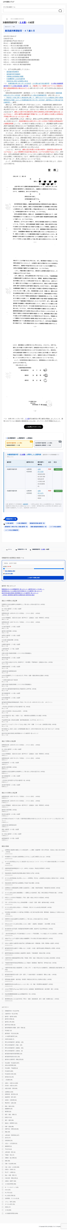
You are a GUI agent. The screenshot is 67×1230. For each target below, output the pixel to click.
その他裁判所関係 (10, 1213)
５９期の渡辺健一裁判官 (19, 86)
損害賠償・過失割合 (10, 1094)
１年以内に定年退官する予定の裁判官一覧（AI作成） (16, 706)
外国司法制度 (8, 1039)
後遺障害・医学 (9, 1097)
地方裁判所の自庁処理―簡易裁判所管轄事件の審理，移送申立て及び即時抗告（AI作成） (29, 928)
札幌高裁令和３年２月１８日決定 (19, 83)
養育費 (7, 1111)
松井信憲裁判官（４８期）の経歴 (11, 697)
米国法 (7, 1207)
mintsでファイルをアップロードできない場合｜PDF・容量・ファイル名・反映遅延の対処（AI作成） (29, 724)
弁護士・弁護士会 (10, 1083)
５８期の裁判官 (9, 523)
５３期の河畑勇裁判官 (38, 95)
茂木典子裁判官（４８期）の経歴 (11, 785)
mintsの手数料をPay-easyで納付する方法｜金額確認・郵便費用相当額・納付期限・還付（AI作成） (32, 989)
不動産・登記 (8, 1155)
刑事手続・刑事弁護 (10, 1129)
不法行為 (7, 1149)
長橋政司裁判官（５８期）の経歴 (11, 666)
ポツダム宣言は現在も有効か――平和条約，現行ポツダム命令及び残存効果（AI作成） (28, 907)
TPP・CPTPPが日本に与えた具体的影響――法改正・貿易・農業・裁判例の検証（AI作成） (30, 902)
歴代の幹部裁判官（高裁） (12, 1045)
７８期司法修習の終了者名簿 (10, 680)
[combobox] (31, 10)
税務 (6, 1160)
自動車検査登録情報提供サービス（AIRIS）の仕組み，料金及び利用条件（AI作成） (28, 868)
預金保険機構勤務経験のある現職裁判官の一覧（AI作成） (21, 994)
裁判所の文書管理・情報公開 (13, 1059)
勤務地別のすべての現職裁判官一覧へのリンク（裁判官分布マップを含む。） (23, 589)
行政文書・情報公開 (10, 1178)
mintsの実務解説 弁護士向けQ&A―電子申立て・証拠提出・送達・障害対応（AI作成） (26, 617)
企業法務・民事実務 (10, 1135)
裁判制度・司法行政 (10, 1033)
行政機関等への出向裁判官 (16, 79)
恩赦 (6, 1132)
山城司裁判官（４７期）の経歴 (10, 649)
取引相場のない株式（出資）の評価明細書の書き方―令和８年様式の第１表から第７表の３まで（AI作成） (31, 729)
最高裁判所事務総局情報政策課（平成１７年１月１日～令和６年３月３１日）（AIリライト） (27, 702)
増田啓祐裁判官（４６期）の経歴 (11, 657)
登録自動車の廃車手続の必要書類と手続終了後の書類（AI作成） (22, 883)
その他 (7, 1210)
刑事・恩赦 (8, 1126)
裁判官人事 (8, 1022)
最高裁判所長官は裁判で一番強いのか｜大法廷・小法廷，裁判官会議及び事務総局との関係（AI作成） (33, 948)
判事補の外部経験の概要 (15, 76)
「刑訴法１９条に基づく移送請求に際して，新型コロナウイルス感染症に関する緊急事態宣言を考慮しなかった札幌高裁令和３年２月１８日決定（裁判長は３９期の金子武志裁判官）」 (33, 100)
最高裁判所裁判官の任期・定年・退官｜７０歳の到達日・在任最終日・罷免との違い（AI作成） (31, 974)
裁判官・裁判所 (9, 1016)
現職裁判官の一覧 (11, 519)
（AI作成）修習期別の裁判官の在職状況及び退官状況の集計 (18, 595)
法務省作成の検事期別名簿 (9, 671)
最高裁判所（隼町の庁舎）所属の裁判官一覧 (16, 526)
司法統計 (7, 1030)
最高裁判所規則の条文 (11, 1056)
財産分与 (7, 1117)
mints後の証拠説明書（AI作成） (10, 640)
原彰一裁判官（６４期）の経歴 (10, 829)
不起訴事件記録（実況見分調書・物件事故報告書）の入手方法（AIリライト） (23, 720)
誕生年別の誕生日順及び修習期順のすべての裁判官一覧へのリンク (20, 593)
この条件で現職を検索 (33, 577)
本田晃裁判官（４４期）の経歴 (10, 762)
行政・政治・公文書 (10, 1167)
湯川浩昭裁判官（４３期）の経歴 (11, 693)
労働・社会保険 (9, 1163)
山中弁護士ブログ (8, 2)
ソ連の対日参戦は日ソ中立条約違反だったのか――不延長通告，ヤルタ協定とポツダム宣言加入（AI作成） (34, 933)
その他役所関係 (9, 1184)
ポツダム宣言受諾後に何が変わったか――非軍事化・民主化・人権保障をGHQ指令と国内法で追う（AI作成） (35, 878)
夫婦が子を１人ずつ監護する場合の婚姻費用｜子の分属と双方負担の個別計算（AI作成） (29, 938)
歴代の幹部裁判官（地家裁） (13, 1048)
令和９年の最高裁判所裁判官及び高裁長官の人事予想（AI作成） (19, 689)
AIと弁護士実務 (9, 1195)
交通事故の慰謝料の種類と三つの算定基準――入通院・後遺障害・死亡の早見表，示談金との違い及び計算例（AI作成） (35, 850)
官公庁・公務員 (9, 1172)
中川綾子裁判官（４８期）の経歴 (11, 626)
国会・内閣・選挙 (10, 1175)
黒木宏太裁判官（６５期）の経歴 (11, 814)
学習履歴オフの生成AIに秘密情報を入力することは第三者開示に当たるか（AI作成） (28, 856)
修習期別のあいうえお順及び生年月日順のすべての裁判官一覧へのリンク (22, 591)
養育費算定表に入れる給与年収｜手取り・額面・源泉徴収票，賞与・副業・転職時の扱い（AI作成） (32, 999)
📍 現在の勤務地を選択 (9, 571)
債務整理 (7, 1146)
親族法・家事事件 (10, 1123)
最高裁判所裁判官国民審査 (12, 1053)
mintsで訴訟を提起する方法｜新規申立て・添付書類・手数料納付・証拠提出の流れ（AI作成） (27, 662)
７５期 (27, 419)
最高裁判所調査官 (13, 72)
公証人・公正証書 (10, 1143)
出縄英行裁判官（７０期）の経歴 (11, 644)
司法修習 (7, 1071)
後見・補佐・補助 (10, 1114)
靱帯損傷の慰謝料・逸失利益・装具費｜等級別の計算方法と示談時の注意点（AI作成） (28, 979)
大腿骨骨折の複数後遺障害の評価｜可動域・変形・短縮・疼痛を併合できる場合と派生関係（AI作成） (33, 958)
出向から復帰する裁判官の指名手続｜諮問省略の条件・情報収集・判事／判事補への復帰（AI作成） (32, 943)
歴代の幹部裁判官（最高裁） (13, 1042)
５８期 (43, 549)
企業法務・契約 (9, 1152)
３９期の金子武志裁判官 (41, 83)
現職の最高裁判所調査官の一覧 (38, 526)
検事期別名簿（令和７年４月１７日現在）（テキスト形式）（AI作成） (21, 622)
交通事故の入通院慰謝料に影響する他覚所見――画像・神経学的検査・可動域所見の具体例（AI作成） (33, 888)
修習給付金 (8, 1077)
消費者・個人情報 (10, 1158)
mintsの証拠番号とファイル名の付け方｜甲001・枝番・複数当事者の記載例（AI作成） (25, 675)
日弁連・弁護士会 (10, 1085)
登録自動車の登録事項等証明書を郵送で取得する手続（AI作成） (22, 873)
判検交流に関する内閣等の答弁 (17, 81)
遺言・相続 (8, 1120)
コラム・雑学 (8, 1201)
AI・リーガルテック (10, 1187)
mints (6, 1189)
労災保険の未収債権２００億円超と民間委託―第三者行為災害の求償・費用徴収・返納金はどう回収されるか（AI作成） (35, 913)
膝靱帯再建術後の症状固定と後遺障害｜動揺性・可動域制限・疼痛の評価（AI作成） (28, 953)
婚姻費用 (7, 1108)
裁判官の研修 (8, 1019)
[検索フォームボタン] (61, 11)
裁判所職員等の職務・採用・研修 (14, 1027)
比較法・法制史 (9, 1169)
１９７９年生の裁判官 (55, 526)
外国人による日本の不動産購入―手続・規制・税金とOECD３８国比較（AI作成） (27, 897)
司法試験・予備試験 (10, 1068)
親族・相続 (8, 1106)
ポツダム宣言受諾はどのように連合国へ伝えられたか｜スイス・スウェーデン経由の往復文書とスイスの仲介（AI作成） (35, 862)
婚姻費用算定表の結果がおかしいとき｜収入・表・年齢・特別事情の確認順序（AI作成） (29, 984)
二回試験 (7, 1079)
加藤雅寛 (25, 504)
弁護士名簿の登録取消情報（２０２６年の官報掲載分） (17, 653)
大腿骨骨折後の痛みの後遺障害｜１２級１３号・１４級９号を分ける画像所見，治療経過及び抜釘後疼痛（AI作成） (35, 968)
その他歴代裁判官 (10, 1036)
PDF (49, 469)
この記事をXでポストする (33, 427)
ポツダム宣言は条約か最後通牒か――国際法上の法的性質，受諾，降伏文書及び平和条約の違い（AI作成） (34, 892)
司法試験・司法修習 (10, 1063)
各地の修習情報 (9, 1065)
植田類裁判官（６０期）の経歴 (10, 838)
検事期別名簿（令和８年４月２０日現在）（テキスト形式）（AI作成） (21, 613)
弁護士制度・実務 (10, 1088)
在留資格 (7, 1140)
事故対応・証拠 (9, 1103)
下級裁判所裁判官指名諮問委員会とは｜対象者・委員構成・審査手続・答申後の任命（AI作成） (31, 963)
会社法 (7, 1137)
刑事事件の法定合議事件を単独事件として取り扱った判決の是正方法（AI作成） (24, 604)
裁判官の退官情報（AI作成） (10, 631)
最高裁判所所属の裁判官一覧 (37, 523)
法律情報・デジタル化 (11, 1198)
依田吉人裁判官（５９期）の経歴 (11, 635)
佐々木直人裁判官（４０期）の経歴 (11, 608)
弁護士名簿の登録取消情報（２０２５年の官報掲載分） (17, 684)
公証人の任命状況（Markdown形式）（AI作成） (15, 711)
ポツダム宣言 (8, 1204)
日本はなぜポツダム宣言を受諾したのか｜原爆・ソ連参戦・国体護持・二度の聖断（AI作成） (30, 924)
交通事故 (7, 1092)
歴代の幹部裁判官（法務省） (13, 1050)
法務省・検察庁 (9, 1181)
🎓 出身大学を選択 (8, 573)
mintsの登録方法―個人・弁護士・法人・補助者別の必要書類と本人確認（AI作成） (24, 715)
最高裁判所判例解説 (13, 74)
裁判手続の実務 (9, 1024)
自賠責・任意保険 (10, 1100)
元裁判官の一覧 (9, 1013)
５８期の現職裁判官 (21, 523)
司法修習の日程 (9, 1074)
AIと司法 (7, 1192)
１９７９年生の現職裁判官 (11, 530)
